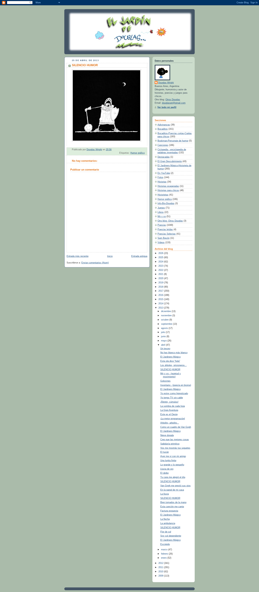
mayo (164, 340)
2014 (161, 303)
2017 (161, 291)
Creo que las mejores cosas (174, 439)
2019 (161, 282)
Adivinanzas (164, 125)
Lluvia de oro (166, 469)
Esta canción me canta (172, 506)
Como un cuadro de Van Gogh (175, 427)
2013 (161, 308)
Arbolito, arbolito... (169, 423)
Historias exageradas (168, 186)
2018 (161, 287)
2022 (161, 270)
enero (164, 558)
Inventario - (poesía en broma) (175, 385)
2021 (161, 274)
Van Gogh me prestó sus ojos (175, 485)
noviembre (166, 315)
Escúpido (165, 544)
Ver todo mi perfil (166, 107)
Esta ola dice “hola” (170, 361)
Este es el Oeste (169, 414)
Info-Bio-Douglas (166, 203)
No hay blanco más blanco (173, 352)
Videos (161, 242)
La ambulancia (167, 523)
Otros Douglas (172, 99)
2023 (161, 266)
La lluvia (164, 494)
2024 (161, 261)
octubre (165, 320)
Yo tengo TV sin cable (171, 397)
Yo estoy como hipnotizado (174, 393)
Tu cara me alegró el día (172, 477)
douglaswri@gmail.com (174, 103)
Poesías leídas (165, 229)
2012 (161, 563)
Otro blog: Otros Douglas (170, 221)
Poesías (162, 225)
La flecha (165, 519)
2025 (161, 257)
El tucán (164, 452)
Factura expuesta (169, 511)
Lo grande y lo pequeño (172, 465)
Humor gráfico (137, 153)
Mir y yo (162, 216)
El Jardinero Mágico (170, 357)
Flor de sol (165, 532)
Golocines (165, 381)
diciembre (166, 311)
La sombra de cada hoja (172, 406)
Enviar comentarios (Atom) (95, 263)
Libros (161, 212)
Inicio (110, 256)
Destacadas (164, 157)
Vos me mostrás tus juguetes (175, 448)
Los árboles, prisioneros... (173, 365)
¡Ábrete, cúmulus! (169, 402)
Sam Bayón (163, 238)
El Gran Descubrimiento (170, 161)
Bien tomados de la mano (173, 502)
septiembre (167, 324)
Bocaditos (163, 129)
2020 (161, 278)
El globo (164, 473)
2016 (161, 295)
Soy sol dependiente (170, 536)
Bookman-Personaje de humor (173, 141)
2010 (161, 571)
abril (163, 345)
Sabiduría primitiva (169, 444)
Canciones (163, 145)
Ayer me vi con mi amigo (173, 456)
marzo (164, 549)
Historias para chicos (168, 190)
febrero (165, 554)
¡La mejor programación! (172, 418)
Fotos (160, 177)
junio (163, 336)
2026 (161, 253)
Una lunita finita (168, 460)
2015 (161, 299)
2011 (161, 567)
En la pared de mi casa (172, 490)
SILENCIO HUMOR (170, 369)
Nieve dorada (167, 435)
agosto (165, 328)
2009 (161, 576)
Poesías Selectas (167, 234)
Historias (162, 182)
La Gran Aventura (169, 410)
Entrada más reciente (77, 256)
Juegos (161, 208)
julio (163, 332)
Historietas (163, 195)
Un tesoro (165, 348)
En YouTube (164, 173)
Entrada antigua (139, 256)
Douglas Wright (166, 82)
